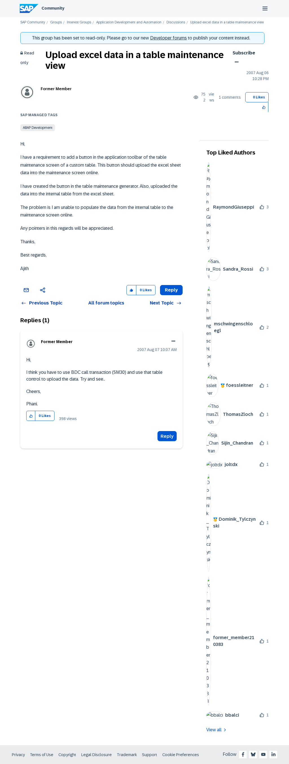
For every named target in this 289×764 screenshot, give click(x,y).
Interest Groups (79, 22)
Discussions (176, 22)
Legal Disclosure (96, 754)
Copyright (67, 754)
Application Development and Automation (128, 22)
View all (214, 729)
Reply (167, 436)
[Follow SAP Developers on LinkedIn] (273, 754)
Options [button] (235, 62)
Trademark (127, 754)
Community (52, 8)
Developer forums (168, 38)
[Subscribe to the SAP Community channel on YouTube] (263, 754)
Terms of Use (41, 754)
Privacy (18, 754)
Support (149, 754)
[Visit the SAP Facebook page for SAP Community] (243, 754)
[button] (264, 107)
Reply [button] (171, 290)
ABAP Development (37, 128)
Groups (56, 22)
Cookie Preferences (180, 754)
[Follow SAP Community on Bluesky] (253, 754)
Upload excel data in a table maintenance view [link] (227, 22)
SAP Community (32, 22)
